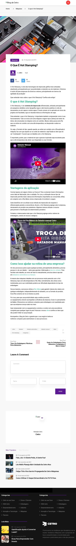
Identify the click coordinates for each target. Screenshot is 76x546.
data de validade (55, 270)
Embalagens (24, 504)
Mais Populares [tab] (11, 450)
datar (55, 329)
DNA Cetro (6, 504)
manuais (32, 275)
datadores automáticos (20, 275)
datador (21, 329)
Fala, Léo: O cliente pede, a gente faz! (31, 458)
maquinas (25, 332)
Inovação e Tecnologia (10, 511)
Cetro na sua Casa (9, 500)
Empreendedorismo (9, 508)
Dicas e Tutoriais (25, 500)
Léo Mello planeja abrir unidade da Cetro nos (33, 465)
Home (8, 9)
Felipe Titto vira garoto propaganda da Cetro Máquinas (37, 471)
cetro (20, 73)
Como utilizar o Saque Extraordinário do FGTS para (36, 478)
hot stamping (15, 332)
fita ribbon (37, 289)
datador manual (45, 329)
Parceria (5, 515)
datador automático (32, 329)
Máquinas (19, 9)
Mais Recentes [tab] (24, 450)
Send (60, 391)
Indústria (23, 508)
